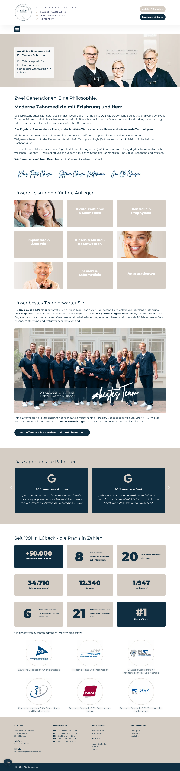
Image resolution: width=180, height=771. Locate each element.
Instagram (135, 731)
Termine (96, 749)
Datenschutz (98, 731)
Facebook (135, 733)
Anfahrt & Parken (100, 744)
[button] (17, 29)
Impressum (97, 733)
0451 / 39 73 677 (21, 744)
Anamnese (97, 746)
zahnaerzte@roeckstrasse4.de (27, 752)
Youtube (135, 736)
